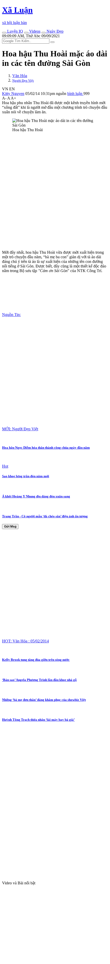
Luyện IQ (14, 31)
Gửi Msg (10, 526)
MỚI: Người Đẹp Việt (20, 429)
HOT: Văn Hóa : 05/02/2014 (25, 641)
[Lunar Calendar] (43, 32)
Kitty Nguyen (13, 93)
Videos (34, 31)
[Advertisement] (55, 191)
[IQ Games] (4, 32)
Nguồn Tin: (11, 314)
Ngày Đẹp (54, 31)
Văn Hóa (19, 76)
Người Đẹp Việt (23, 80)
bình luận (75, 93)
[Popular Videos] (26, 32)
